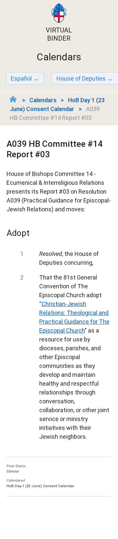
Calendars (43, 100)
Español (21, 78)
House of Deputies (81, 78)
